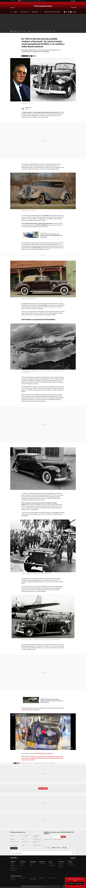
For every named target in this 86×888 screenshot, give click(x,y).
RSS (61, 847)
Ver (43, 788)
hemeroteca (52, 763)
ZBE (33, 31)
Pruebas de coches (36, 839)
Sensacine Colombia (33, 879)
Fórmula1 (12, 835)
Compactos (13, 839)
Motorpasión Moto (52, 865)
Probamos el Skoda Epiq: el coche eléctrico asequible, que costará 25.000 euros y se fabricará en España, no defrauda (51, 701)
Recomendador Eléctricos (50, 11)
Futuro (23, 845)
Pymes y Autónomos (71, 865)
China (40, 31)
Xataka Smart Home (14, 868)
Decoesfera (60, 865)
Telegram (64, 12)
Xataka (12, 863)
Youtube (71, 12)
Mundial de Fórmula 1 (37, 845)
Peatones (24, 31)
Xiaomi (53, 31)
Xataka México (13, 877)
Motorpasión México (52, 877)
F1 (40, 11)
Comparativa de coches (36, 842)
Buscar (73, 853)
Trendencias (61, 863)
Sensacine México (33, 877)
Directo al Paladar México (42, 878)
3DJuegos (22, 863)
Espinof (31, 865)
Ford (27, 763)
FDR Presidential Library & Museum (44, 753)
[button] (28, 107)
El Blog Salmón (70, 863)
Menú (13, 7)
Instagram (68, 12)
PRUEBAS (16, 11)
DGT (20, 31)
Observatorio (34, 11)
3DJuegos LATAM (23, 877)
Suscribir (63, 836)
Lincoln (47, 763)
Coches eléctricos (25, 835)
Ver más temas (14, 848)
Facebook (66, 12)
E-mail (35, 56)
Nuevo (72, 7)
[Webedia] (13, 857)
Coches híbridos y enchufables (36, 836)
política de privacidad (58, 839)
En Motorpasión (43, 232)
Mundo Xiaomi (13, 870)
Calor (36, 31)
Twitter (73, 12)
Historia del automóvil (39, 763)
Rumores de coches (14, 841)
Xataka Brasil (13, 879)
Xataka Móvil (13, 865)
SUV (46, 31)
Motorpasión (43, 6)
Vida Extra (21, 865)
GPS (43, 31)
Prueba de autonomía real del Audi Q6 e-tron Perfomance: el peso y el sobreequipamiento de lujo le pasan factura (51, 235)
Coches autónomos (14, 845)
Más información (44, 886)
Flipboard (33, 56)
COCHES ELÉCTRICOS (24, 11)
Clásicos (31, 763)
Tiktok (75, 12)
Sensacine (31, 863)
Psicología (29, 31)
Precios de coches (25, 841)
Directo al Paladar (42, 863)
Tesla (50, 31)
